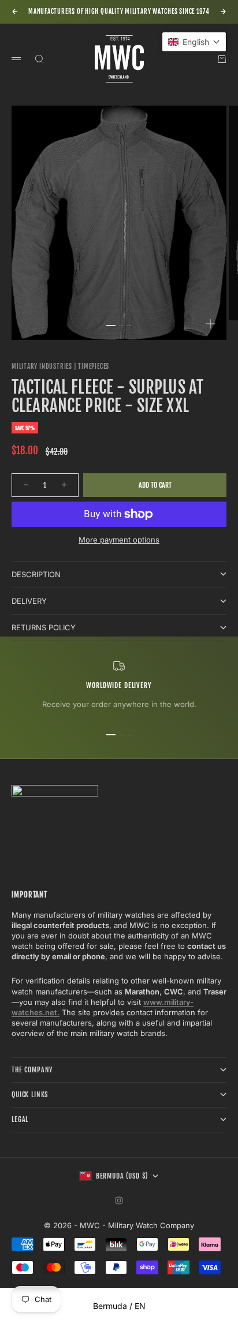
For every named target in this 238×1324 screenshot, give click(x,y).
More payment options (119, 539)
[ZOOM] (210, 323)
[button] (194, 41)
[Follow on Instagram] (119, 1200)
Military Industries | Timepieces (60, 366)
